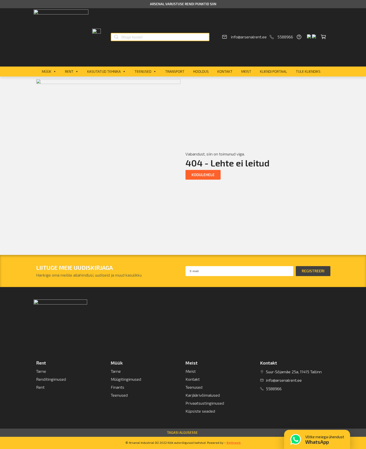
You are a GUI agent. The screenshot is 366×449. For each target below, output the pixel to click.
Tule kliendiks (308, 71)
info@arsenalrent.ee (249, 36)
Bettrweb (234, 442)
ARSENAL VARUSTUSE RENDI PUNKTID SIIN (183, 4)
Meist (246, 71)
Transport (174, 71)
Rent (69, 71)
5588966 (285, 36)
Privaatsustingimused (204, 403)
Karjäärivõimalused (202, 395)
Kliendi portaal (273, 71)
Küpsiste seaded (200, 411)
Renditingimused (51, 379)
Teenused (142, 71)
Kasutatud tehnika (104, 71)
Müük (46, 71)
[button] (203, 175)
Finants (117, 387)
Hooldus (201, 71)
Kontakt (225, 71)
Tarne (41, 371)
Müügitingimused (126, 379)
